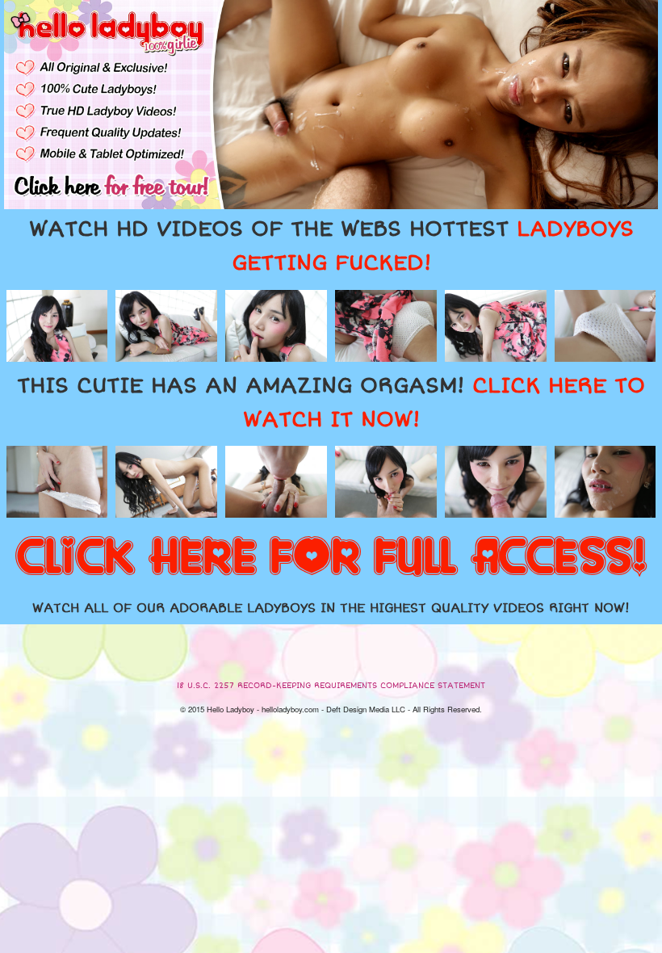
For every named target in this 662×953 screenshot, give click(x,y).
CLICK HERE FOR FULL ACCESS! (331, 558)
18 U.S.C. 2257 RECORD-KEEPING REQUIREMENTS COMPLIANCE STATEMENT (331, 686)
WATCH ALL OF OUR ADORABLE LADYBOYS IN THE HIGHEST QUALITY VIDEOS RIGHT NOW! (331, 608)
